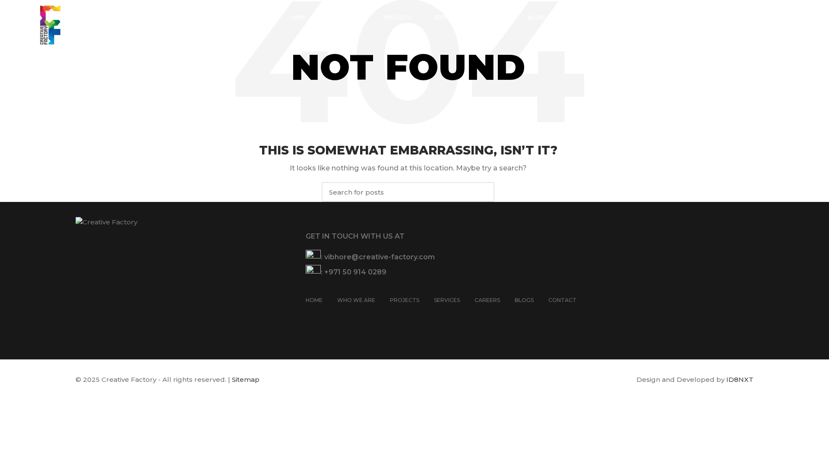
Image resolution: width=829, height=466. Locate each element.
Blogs (524, 300)
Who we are (356, 300)
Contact (562, 300)
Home (314, 300)
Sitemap (245, 379)
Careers (487, 300)
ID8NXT (739, 379)
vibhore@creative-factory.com (379, 257)
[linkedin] (345, 317)
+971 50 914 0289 (355, 272)
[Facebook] (311, 317)
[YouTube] (333, 317)
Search (483, 192)
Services (447, 300)
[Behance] (356, 317)
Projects (404, 300)
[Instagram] (322, 317)
